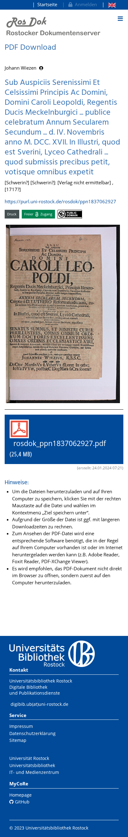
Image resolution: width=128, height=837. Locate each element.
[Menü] (120, 18)
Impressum (21, 726)
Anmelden (84, 4)
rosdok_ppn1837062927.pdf (61, 448)
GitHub (22, 802)
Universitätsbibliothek (32, 765)
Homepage (20, 795)
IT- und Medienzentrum (34, 772)
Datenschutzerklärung (32, 733)
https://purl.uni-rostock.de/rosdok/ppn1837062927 (60, 201)
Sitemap (17, 740)
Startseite (47, 4)
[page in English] (108, 4)
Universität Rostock (29, 758)
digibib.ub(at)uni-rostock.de (39, 704)
